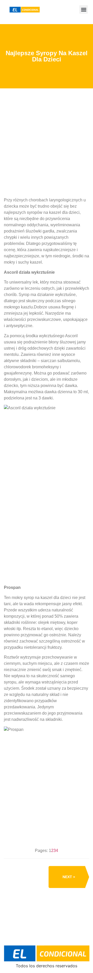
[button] (83, 9)
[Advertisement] (46, 162)
